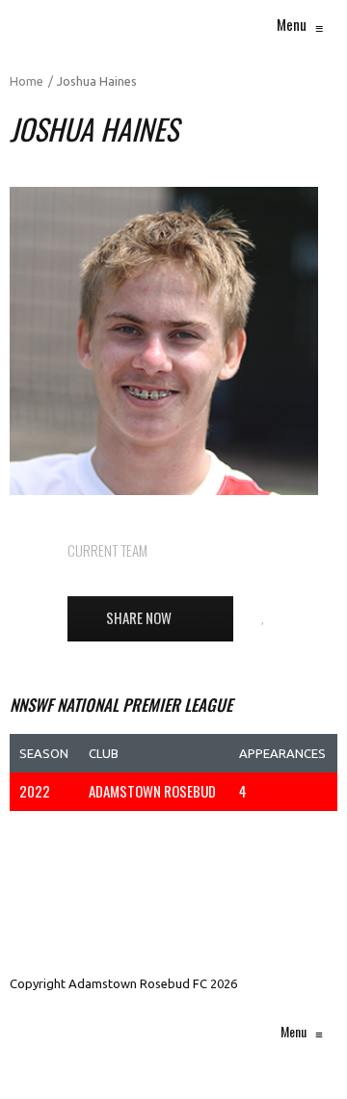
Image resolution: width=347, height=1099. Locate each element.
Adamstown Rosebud (243, 550)
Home (26, 81)
